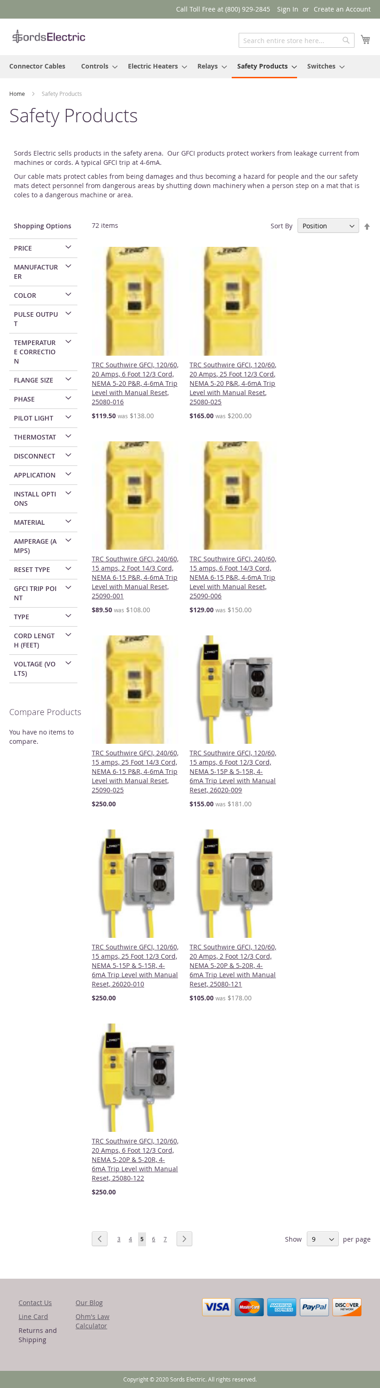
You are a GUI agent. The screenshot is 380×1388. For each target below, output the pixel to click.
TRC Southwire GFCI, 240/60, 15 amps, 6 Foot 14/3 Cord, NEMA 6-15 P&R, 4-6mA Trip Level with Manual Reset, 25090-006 (233, 577)
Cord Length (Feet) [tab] (34, 640)
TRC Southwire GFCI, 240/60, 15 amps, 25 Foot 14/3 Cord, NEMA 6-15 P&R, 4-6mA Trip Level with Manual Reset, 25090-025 (135, 771)
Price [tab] (23, 248)
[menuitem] (37, 66)
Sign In (287, 9)
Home (17, 93)
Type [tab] (21, 616)
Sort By (281, 225)
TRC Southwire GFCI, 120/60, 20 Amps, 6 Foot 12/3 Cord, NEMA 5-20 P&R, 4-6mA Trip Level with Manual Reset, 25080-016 (135, 383)
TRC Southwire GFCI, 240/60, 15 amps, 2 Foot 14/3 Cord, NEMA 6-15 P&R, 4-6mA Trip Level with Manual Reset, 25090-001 (135, 577)
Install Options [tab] (35, 499)
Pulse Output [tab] (36, 319)
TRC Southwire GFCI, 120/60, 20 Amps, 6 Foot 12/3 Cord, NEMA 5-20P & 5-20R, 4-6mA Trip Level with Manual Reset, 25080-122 (135, 1159)
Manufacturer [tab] (36, 272)
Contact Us (35, 1302)
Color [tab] (25, 295)
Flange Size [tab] (33, 380)
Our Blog (89, 1302)
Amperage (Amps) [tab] (35, 546)
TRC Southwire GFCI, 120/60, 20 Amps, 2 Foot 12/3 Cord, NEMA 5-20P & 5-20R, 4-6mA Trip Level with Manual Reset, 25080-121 (233, 965)
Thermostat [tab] (35, 437)
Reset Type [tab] (32, 569)
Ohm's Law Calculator (92, 1321)
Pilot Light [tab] (33, 418)
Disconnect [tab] (34, 456)
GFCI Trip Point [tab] (35, 593)
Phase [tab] (24, 399)
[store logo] (48, 36)
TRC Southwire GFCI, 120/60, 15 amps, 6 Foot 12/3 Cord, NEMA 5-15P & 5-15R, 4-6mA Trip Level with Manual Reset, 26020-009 (233, 771)
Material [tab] (29, 522)
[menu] (190, 66)
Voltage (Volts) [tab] (35, 668)
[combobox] (297, 40)
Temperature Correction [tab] (35, 351)
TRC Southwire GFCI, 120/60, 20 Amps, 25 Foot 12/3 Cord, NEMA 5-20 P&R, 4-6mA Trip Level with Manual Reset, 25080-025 (233, 383)
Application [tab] (35, 475)
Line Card (33, 1316)
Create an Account (342, 9)
